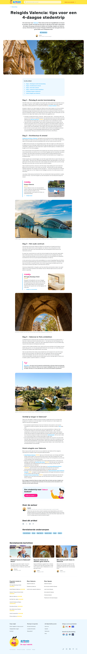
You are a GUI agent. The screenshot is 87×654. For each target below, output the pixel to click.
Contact (11, 631)
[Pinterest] (73, 649)
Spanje (54, 533)
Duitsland (28, 649)
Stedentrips (14, 6)
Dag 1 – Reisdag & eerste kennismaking (36, 83)
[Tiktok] (63, 649)
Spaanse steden (48, 533)
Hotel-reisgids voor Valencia (33, 93)
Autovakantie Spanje (49, 592)
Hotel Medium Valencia (30, 455)
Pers (46, 633)
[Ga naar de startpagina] (16, 2)
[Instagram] (66, 649)
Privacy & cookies (21, 649)
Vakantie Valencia (31, 583)
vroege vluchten (52, 105)
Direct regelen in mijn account (16, 626)
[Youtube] (76, 649)
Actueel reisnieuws (31, 626)
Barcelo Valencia (35, 119)
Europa (33, 533)
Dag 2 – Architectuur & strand (33, 85)
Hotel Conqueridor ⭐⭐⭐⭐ (16, 613)
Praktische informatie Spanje (50, 597)
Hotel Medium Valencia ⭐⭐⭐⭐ (17, 589)
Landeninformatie (31, 628)
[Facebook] (70, 649)
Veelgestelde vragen (14, 628)
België (33, 649)
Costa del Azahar (26, 533)
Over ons (47, 626)
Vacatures (47, 631)
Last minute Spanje (48, 589)
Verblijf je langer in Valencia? (33, 91)
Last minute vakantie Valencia (34, 589)
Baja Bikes (26, 365)
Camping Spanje (48, 595)
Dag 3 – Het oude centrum (32, 87)
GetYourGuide (51, 434)
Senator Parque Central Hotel (31, 474)
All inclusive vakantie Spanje (50, 586)
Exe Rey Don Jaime (40, 462)
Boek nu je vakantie (69, 2)
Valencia (36, 22)
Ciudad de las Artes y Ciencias (29, 138)
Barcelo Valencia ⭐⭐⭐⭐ (16, 596)
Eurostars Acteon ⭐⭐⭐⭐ (16, 606)
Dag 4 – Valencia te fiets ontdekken (35, 89)
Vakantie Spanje (48, 583)
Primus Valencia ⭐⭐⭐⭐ (16, 616)
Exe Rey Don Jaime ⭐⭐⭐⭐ (16, 599)
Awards (46, 628)
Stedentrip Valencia (31, 586)
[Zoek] (25, 2)
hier (60, 426)
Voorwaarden (13, 649)
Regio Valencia (40, 533)
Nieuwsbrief (29, 631)
